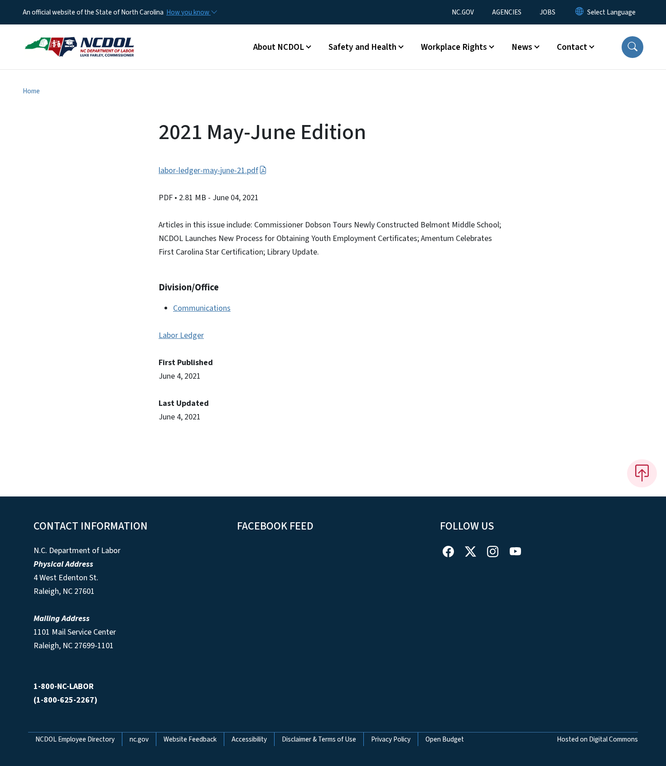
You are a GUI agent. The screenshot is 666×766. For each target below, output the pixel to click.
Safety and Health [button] (362, 47)
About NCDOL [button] (278, 47)
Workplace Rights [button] (454, 47)
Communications (202, 308)
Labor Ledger (181, 335)
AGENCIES (506, 12)
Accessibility (249, 739)
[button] (632, 47)
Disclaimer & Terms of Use (319, 739)
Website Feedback (190, 739)
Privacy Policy (390, 739)
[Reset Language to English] (579, 12)
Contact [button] (572, 47)
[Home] (79, 36)
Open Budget (444, 739)
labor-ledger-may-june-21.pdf (208, 170)
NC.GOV (463, 12)
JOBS (547, 12)
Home (31, 91)
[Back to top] (642, 473)
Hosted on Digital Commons (597, 739)
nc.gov (139, 739)
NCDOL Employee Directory (75, 739)
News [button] (522, 47)
